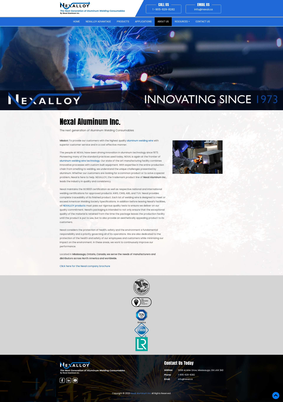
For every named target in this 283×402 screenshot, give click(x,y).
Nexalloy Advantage (98, 21)
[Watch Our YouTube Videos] (75, 380)
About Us (163, 21)
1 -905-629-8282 (164, 9)
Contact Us (203, 21)
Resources (181, 21)
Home (76, 21)
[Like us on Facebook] (62, 380)
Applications (143, 21)
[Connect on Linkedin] (68, 380)
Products (123, 21)
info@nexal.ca (203, 9)
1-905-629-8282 (186, 374)
